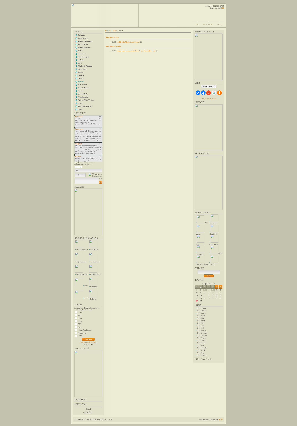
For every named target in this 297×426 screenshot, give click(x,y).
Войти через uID (208, 86)
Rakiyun (93, 299)
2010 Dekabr (201, 311)
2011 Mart (200, 318)
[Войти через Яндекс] (208, 92)
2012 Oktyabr (202, 348)
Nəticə (83, 342)
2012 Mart (200, 345)
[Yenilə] (98, 167)
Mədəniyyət (82, 333)
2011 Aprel (201, 320)
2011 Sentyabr (202, 333)
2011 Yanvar (201, 313)
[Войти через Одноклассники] (219, 92)
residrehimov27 (96, 274)
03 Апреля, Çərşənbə (113, 46)
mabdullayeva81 (82, 274)
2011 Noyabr (201, 338)
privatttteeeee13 (82, 249)
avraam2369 (94, 249)
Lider (80, 318)
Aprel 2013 (208, 284)
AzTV (80, 312)
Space (80, 321)
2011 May (200, 323)
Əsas (197, 24)
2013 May (200, 353)
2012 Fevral (201, 343)
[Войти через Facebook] (203, 92)
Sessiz (86, 298)
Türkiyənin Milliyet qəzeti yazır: (128, 42)
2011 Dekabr (201, 340)
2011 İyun (200, 325)
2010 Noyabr (201, 308)
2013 (115, 31)
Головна (108, 31)
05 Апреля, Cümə (112, 37)
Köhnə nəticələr (91, 342)
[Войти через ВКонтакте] (198, 92)
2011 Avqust (201, 330)
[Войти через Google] (213, 92)
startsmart (93, 286)
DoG (86, 285)
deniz (220, 253)
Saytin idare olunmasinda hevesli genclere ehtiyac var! (136, 51)
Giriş (219, 24)
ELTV (80, 336)
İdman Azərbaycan (84, 330)
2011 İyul (200, 328)
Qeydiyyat (208, 24)
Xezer (80, 327)
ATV (79, 324)
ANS (79, 315)
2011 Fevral (201, 316)
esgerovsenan (81, 262)
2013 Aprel (201, 350)
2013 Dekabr (201, 355)
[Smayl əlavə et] (101, 167)
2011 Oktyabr (202, 335)
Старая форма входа (208, 99)
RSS (222, 8)
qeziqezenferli (95, 262)
